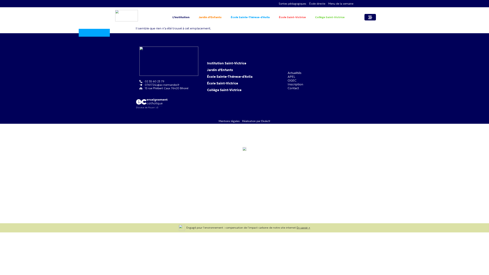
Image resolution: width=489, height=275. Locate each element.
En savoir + (303, 227)
